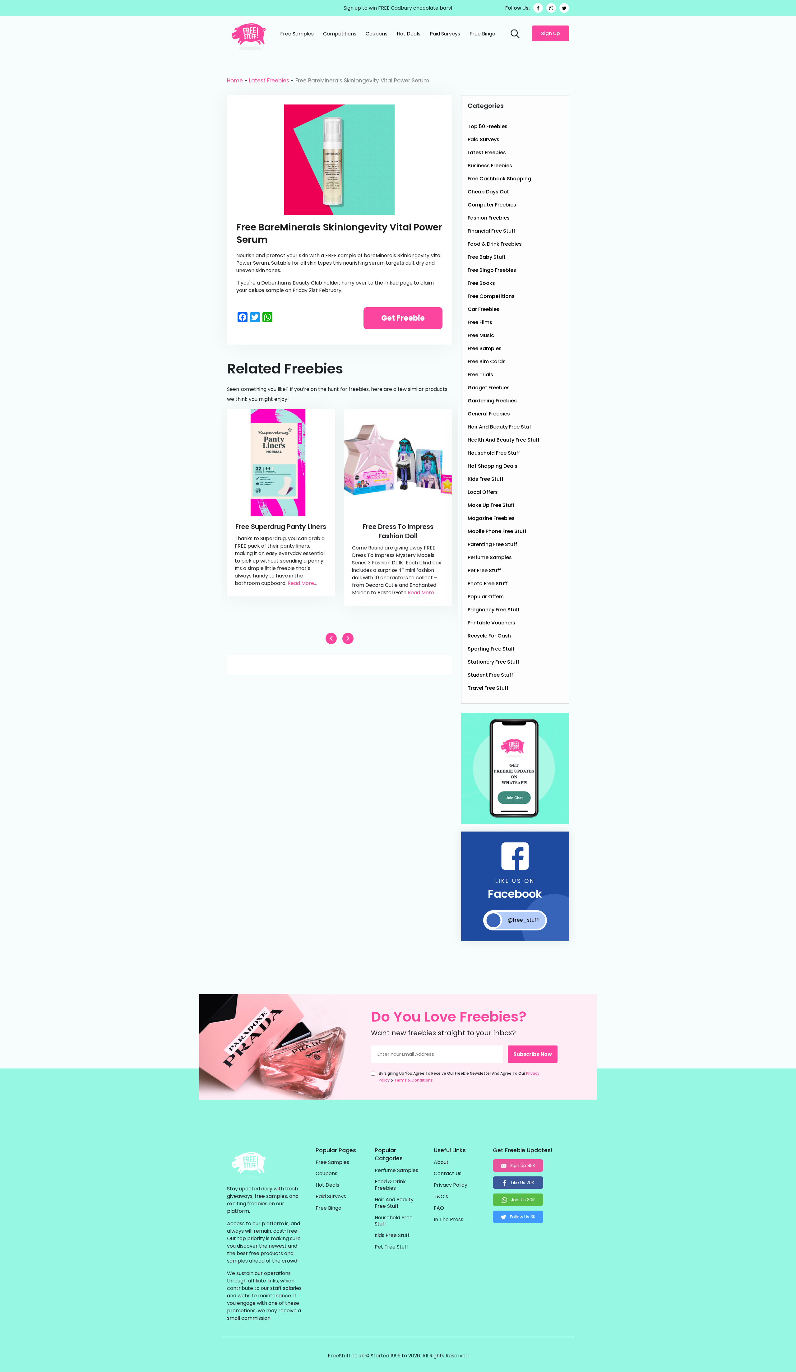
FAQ (439, 1208)
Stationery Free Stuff (493, 661)
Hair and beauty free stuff (500, 426)
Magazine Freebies (491, 518)
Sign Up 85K (522, 1165)
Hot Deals (408, 33)
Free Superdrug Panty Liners (280, 526)
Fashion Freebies (489, 217)
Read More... (302, 583)
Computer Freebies (492, 204)
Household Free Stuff (494, 453)
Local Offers (483, 492)
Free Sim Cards (487, 361)
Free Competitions (491, 296)
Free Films (480, 322)
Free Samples (297, 33)
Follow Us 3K (522, 1217)
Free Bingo (482, 33)
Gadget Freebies (489, 387)
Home (235, 80)
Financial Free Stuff (491, 230)
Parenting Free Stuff (492, 544)
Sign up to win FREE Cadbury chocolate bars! (398, 8)
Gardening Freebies (492, 400)
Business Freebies (490, 165)
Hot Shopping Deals (492, 466)
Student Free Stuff (490, 675)
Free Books (481, 283)
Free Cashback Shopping (499, 178)
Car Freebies (483, 309)
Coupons (376, 33)
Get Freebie (403, 318)
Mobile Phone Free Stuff (497, 531)
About (441, 1162)
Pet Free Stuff (484, 570)
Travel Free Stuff (488, 688)
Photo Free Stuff (488, 583)
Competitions (339, 33)
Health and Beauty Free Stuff (503, 439)
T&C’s (441, 1197)
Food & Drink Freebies (495, 244)
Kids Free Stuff (485, 479)
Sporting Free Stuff (491, 648)
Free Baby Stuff (487, 257)
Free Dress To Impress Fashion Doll (398, 531)
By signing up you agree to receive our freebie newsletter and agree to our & (459, 1077)
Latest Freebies (269, 80)
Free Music (481, 335)
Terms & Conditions (413, 1080)
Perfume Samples (490, 557)
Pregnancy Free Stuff (494, 609)
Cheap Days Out (488, 191)
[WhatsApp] (551, 8)
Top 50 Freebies (487, 126)
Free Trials (480, 374)
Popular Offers (486, 596)
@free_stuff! (524, 920)
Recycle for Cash (489, 635)
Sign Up (550, 33)
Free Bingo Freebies (492, 270)
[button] (348, 638)
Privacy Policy (450, 1185)
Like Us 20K (522, 1183)
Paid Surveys (445, 33)
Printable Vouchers (491, 622)
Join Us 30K (522, 1200)
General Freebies (489, 413)
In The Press (448, 1220)
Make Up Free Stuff (491, 505)
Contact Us (447, 1173)
